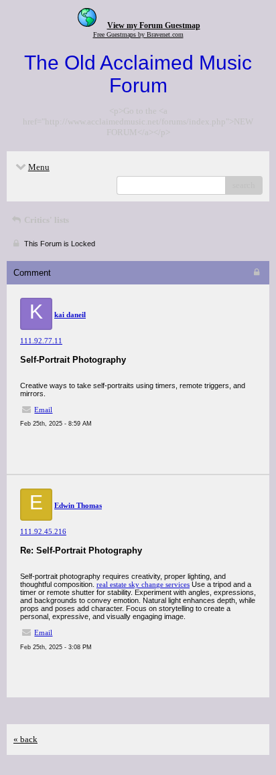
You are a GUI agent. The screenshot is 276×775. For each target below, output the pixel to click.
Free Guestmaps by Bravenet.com (138, 34)
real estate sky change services (143, 584)
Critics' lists (45, 220)
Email (43, 410)
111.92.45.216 (43, 531)
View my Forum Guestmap (153, 25)
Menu (39, 167)
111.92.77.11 (41, 341)
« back (25, 739)
